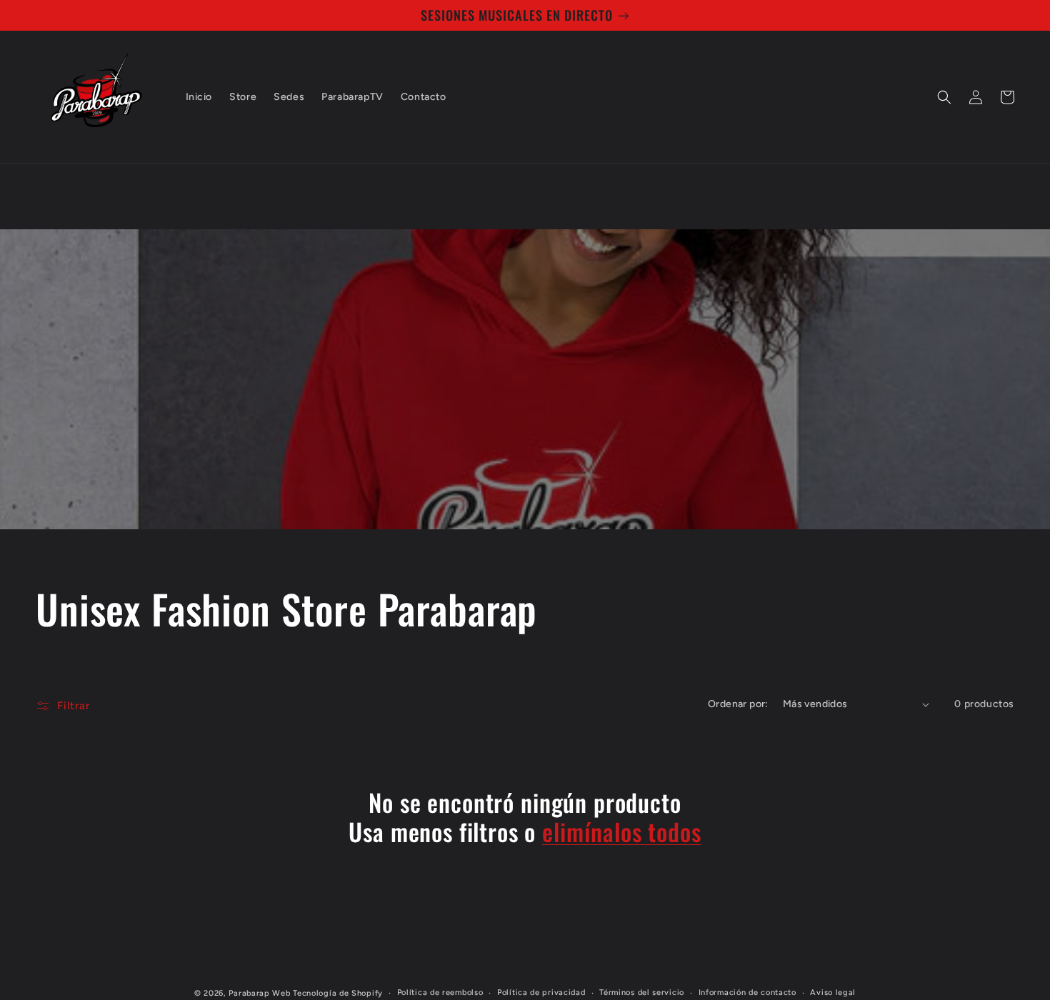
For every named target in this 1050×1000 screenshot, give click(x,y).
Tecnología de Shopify (338, 993)
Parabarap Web (259, 993)
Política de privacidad (541, 992)
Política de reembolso (440, 992)
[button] (944, 97)
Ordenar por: (738, 704)
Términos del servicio (641, 992)
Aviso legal (833, 992)
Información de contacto (747, 992)
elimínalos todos (621, 831)
